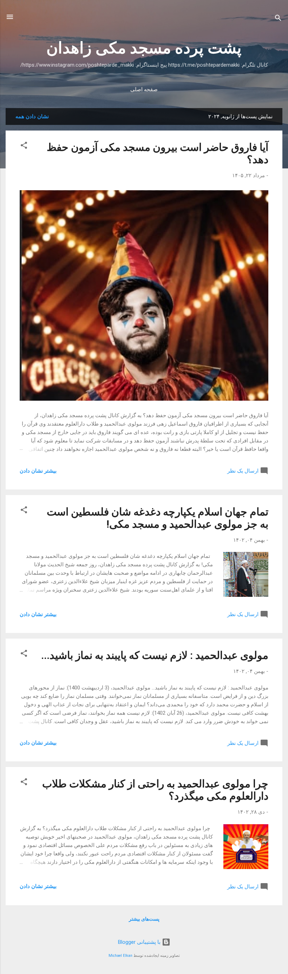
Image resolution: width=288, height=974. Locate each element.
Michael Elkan (120, 955)
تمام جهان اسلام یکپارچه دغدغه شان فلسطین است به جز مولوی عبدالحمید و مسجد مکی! (157, 518)
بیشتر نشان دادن (38, 471)
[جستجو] (278, 19)
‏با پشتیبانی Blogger (140, 942)
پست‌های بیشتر (144, 919)
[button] (24, 146)
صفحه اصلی (144, 89)
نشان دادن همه (32, 116)
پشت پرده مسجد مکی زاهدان (144, 48)
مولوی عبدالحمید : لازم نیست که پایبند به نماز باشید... (154, 655)
